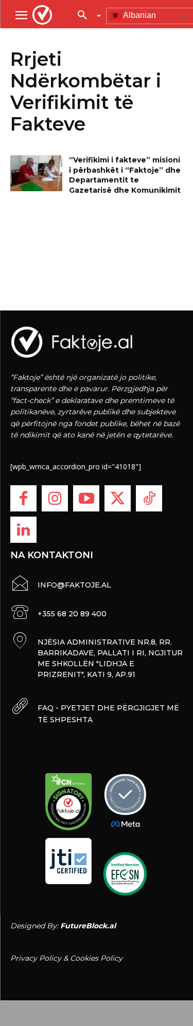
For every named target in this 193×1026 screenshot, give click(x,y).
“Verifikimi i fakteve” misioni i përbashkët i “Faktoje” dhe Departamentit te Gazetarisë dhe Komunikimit (125, 175)
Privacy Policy (35, 958)
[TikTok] (149, 498)
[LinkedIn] (23, 530)
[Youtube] (86, 498)
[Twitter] (117, 498)
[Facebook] (23, 498)
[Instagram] (55, 498)
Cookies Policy (96, 958)
